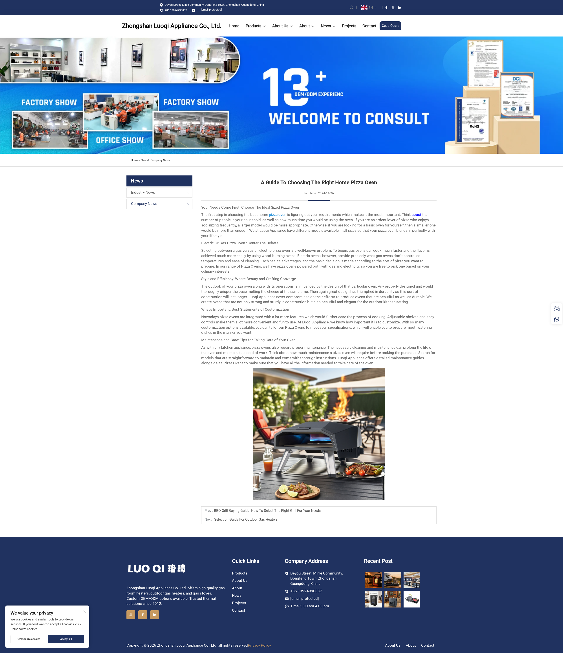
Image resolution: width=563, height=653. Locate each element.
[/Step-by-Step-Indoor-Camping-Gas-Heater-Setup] (392, 599)
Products (253, 26)
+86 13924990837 (175, 10)
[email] (556, 308)
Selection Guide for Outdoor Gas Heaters (246, 519)
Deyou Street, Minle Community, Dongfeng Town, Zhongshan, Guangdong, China (214, 4)
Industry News (143, 192)
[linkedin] (399, 7)
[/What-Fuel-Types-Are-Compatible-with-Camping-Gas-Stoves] (412, 599)
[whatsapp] (556, 319)
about (416, 214)
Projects (349, 26)
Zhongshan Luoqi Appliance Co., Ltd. (158, 25)
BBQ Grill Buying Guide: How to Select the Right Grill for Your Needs (267, 511)
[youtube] (393, 7)
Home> (135, 160)
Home (234, 26)
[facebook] (386, 7)
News (326, 26)
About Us (280, 26)
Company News (160, 160)
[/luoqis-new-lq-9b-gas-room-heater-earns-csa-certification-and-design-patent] (373, 580)
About (304, 26)
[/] (157, 568)
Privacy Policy (259, 645)
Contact (369, 26)
